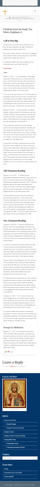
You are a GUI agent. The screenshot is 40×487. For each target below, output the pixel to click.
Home (6, 469)
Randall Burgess (11, 424)
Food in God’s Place (10, 420)
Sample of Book (9, 432)
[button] (35, 11)
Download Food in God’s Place (14, 2)
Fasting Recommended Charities (16, 447)
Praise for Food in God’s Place (15, 428)
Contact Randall (9, 476)
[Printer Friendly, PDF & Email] (8, 352)
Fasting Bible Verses (10, 439)
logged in (12, 366)
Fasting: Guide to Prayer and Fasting (15, 435)
